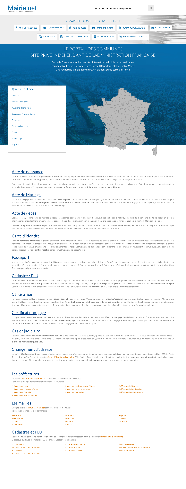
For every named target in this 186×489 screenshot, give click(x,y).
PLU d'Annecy (18, 444)
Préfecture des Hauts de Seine (25, 389)
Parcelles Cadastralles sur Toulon (26, 453)
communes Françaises (35, 407)
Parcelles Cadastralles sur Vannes (26, 447)
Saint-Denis (17, 415)
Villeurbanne (17, 418)
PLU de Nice (17, 450)
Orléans (122, 418)
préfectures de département (33, 378)
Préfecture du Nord (20, 386)
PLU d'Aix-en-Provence (75, 444)
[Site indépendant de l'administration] (50, 7)
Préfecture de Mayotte (128, 386)
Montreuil (69, 415)
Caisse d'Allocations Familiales (60, 357)
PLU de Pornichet (72, 447)
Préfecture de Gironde (21, 392)
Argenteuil (123, 415)
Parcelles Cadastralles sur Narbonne (134, 447)
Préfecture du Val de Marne (131, 392)
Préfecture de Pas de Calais (130, 389)
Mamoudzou (17, 424)
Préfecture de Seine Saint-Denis (78, 389)
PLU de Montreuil (126, 450)
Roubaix (69, 424)
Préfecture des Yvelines (75, 392)
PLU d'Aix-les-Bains (127, 444)
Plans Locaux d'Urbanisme (111, 436)
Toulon (15, 421)
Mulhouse (69, 418)
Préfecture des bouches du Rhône (80, 386)
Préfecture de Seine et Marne (24, 395)
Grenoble (69, 421)
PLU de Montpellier (73, 450)
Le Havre (123, 421)
